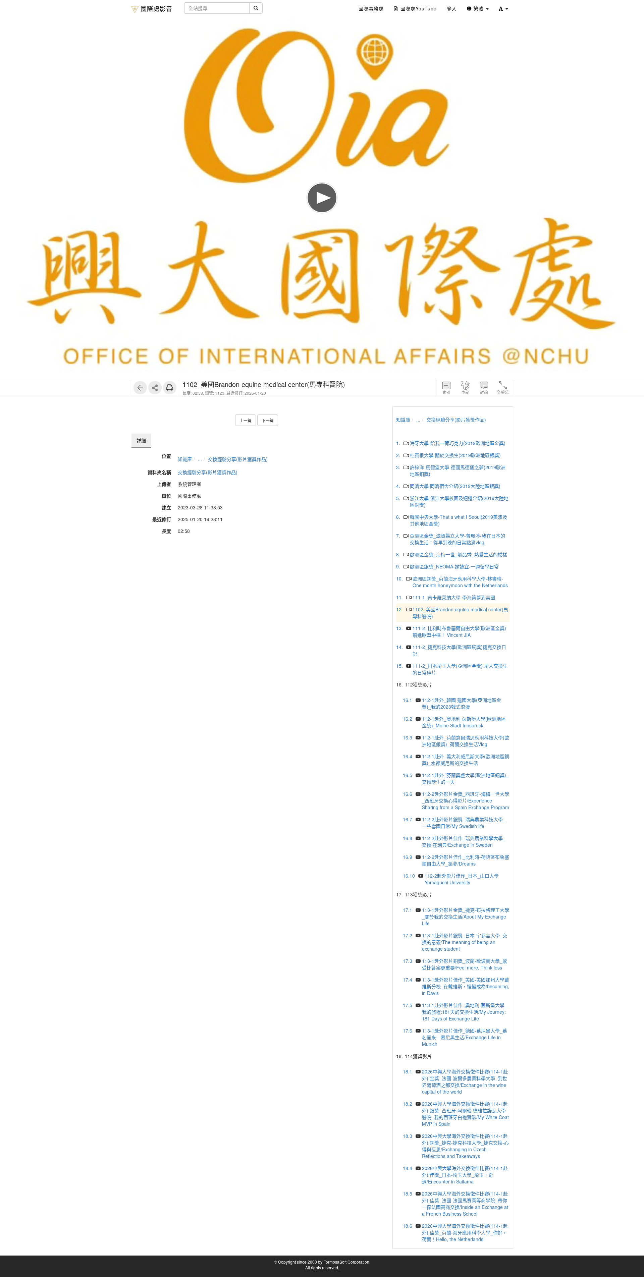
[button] (503, 8)
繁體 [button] (478, 8)
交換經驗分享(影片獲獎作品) (238, 459)
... (200, 459)
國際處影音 (156, 8)
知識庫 (185, 459)
